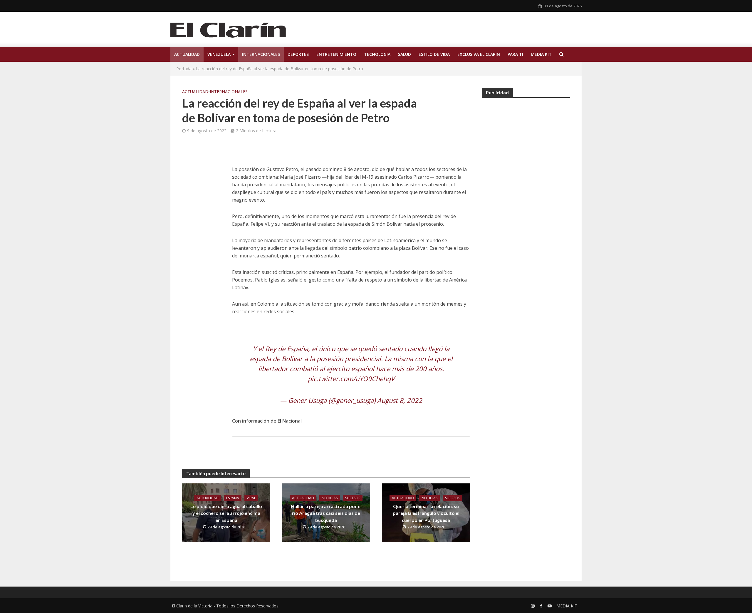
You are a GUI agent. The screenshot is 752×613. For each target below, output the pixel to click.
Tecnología (377, 54)
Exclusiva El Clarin (478, 54)
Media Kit (541, 54)
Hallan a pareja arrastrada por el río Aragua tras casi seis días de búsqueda (326, 512)
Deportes (298, 54)
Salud (404, 54)
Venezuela (219, 54)
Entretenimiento (336, 54)
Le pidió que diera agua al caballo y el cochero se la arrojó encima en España (226, 512)
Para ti (515, 54)
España (232, 497)
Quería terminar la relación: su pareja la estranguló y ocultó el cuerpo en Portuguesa (426, 512)
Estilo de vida (434, 54)
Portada (184, 68)
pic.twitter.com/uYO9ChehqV (351, 378)
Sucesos (352, 497)
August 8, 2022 (399, 400)
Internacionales (261, 54)
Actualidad (187, 54)
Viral (251, 497)
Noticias (330, 497)
